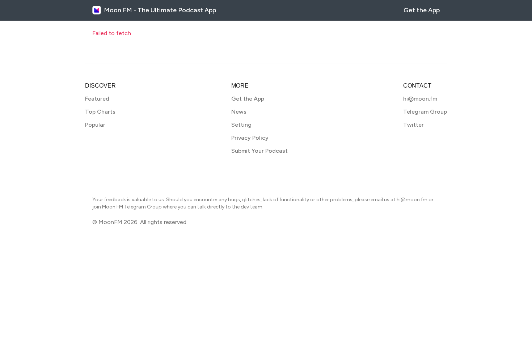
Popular (95, 124)
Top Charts (100, 111)
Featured (97, 98)
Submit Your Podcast (259, 150)
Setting (241, 124)
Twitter (413, 124)
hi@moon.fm (420, 98)
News (238, 111)
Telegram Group (425, 111)
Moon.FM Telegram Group (132, 207)
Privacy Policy (250, 137)
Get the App (422, 10)
